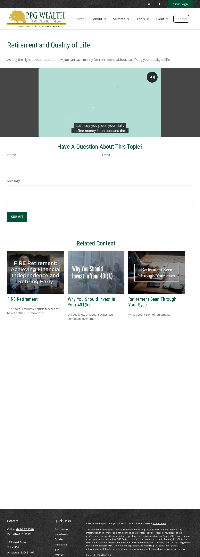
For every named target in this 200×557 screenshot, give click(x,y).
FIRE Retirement (22, 299)
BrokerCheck (159, 523)
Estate (59, 539)
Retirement (62, 529)
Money (59, 554)
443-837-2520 (25, 529)
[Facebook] (159, 4)
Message (14, 181)
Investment (62, 534)
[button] (80, 18)
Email (106, 155)
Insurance (61, 544)
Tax (57, 549)
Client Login (180, 4)
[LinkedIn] (148, 4)
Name (11, 155)
